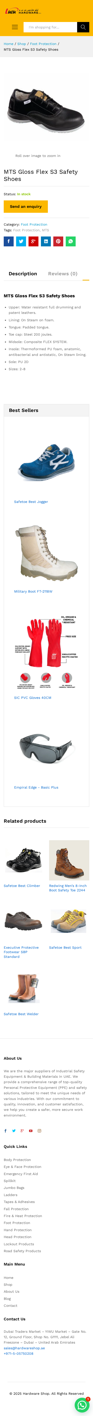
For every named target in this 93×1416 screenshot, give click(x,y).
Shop (8, 1285)
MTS (45, 230)
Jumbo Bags (14, 1188)
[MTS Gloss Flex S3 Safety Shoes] (9, 241)
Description (23, 273)
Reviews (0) (63, 273)
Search (83, 27)
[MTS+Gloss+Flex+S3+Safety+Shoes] (21, 241)
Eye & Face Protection (22, 1167)
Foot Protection (34, 224)
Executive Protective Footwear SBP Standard (21, 951)
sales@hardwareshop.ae (24, 1348)
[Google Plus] (22, 1131)
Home (8, 1278)
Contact (10, 1306)
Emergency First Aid (21, 1174)
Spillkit (10, 1181)
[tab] (23, 275)
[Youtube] (31, 1131)
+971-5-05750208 (18, 1353)
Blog (7, 1299)
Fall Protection (16, 1209)
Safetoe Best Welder (21, 1014)
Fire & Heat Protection (23, 1216)
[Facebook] (5, 1131)
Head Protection (17, 1237)
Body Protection (17, 1160)
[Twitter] (14, 1131)
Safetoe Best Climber (22, 886)
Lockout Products (19, 1244)
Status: (10, 194)
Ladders (10, 1195)
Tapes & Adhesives (19, 1202)
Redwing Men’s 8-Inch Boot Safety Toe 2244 (68, 888)
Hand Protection (18, 1230)
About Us (11, 1291)
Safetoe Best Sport (65, 947)
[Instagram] (39, 1131)
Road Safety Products (22, 1251)
